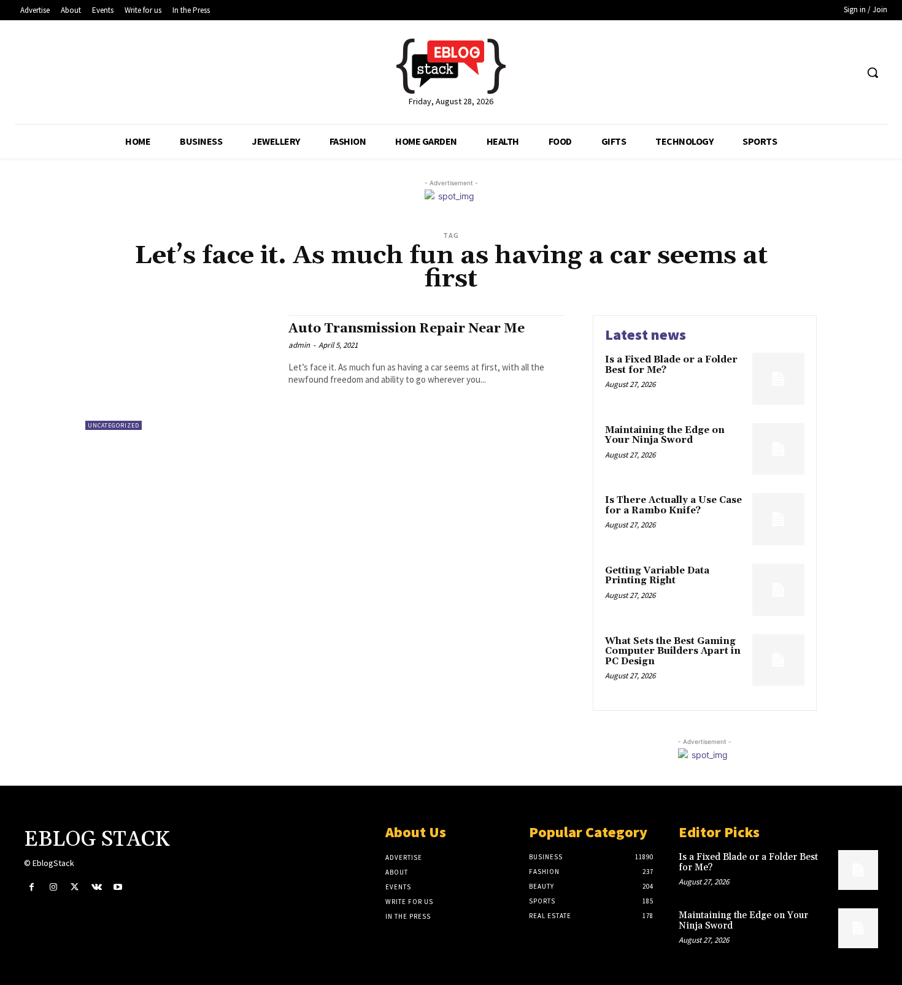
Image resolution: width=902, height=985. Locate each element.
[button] (872, 72)
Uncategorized (113, 425)
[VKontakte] (96, 887)
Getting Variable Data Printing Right (657, 576)
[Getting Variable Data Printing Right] (778, 590)
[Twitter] (74, 887)
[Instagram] (53, 887)
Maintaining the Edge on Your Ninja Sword (665, 435)
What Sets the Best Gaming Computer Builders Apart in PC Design (673, 651)
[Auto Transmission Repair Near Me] (180, 372)
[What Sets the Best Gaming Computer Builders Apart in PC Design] (778, 660)
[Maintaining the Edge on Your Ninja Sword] (778, 449)
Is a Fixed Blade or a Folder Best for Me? (671, 365)
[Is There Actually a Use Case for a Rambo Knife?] (778, 519)
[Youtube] (118, 887)
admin (299, 345)
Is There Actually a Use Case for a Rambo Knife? (673, 505)
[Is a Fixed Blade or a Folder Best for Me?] (778, 379)
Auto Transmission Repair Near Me (406, 329)
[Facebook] (31, 887)
